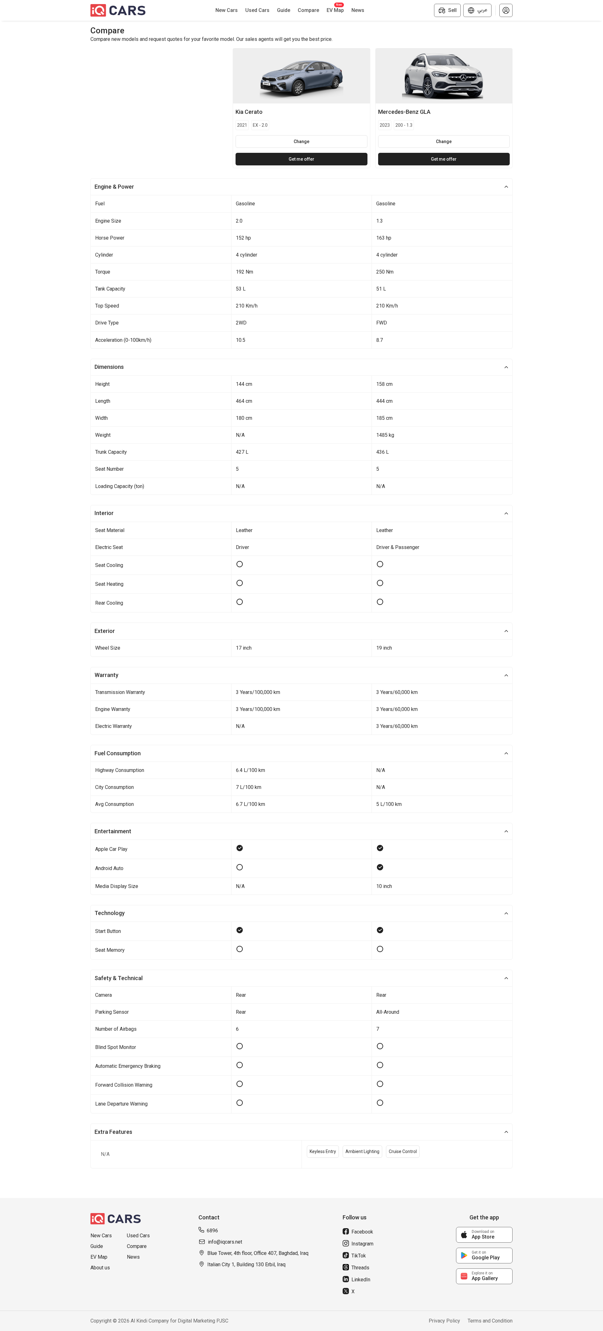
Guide (96, 1246)
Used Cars (138, 1236)
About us (100, 1268)
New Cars (101, 1236)
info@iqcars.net (225, 1242)
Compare (137, 1246)
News (133, 1257)
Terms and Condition (490, 1321)
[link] (484, 1235)
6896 (212, 1231)
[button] (506, 10)
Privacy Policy (444, 1321)
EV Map (98, 1257)
